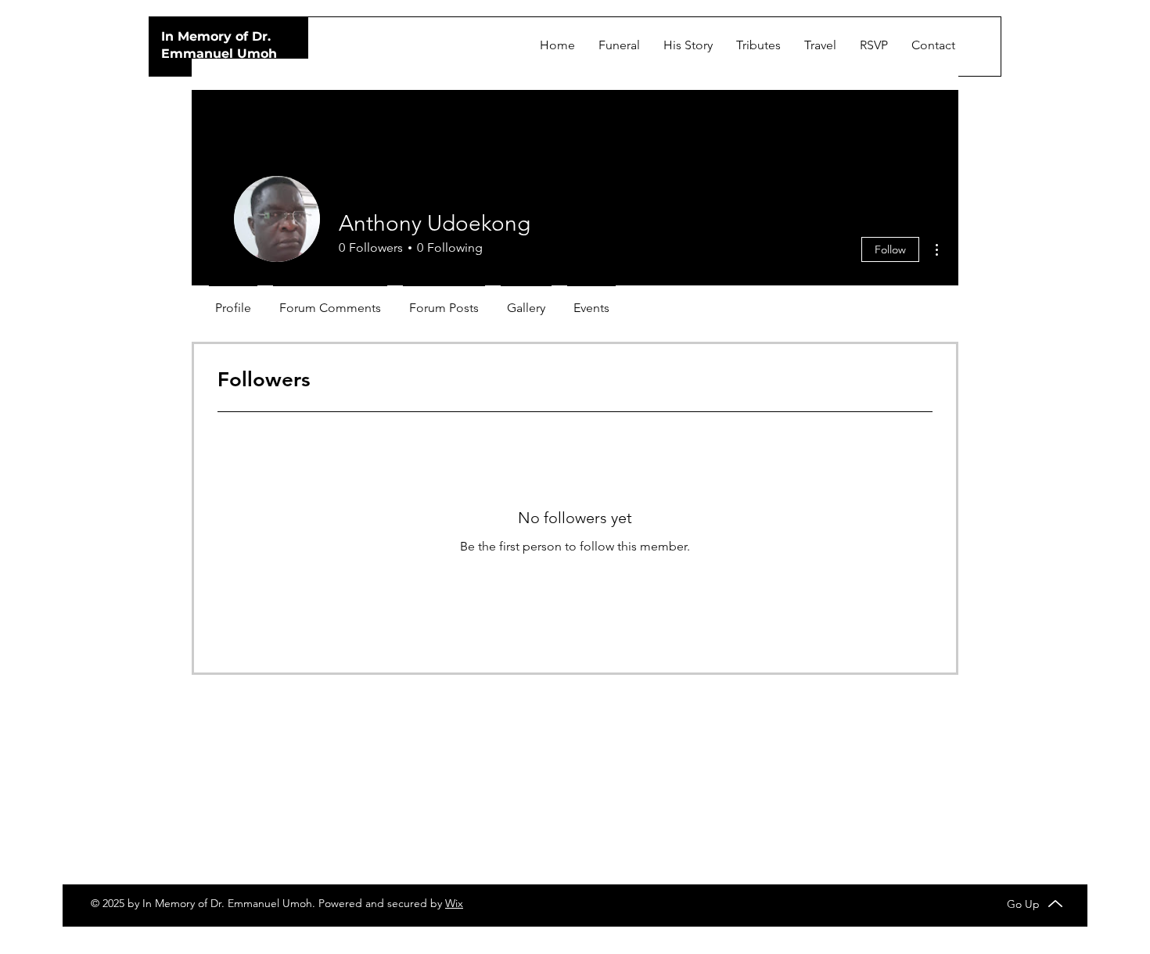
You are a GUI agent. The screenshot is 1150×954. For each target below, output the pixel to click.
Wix (454, 903)
